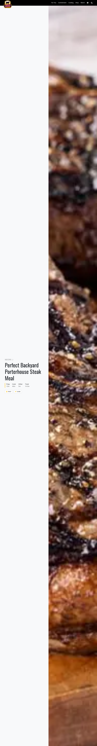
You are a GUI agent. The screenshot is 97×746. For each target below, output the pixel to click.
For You (53, 3)
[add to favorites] (12, 360)
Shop (77, 3)
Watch (83, 3)
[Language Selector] (88, 3)
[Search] (92, 3)
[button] (88, 3)
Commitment (62, 3)
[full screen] (43, 360)
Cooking (71, 3)
